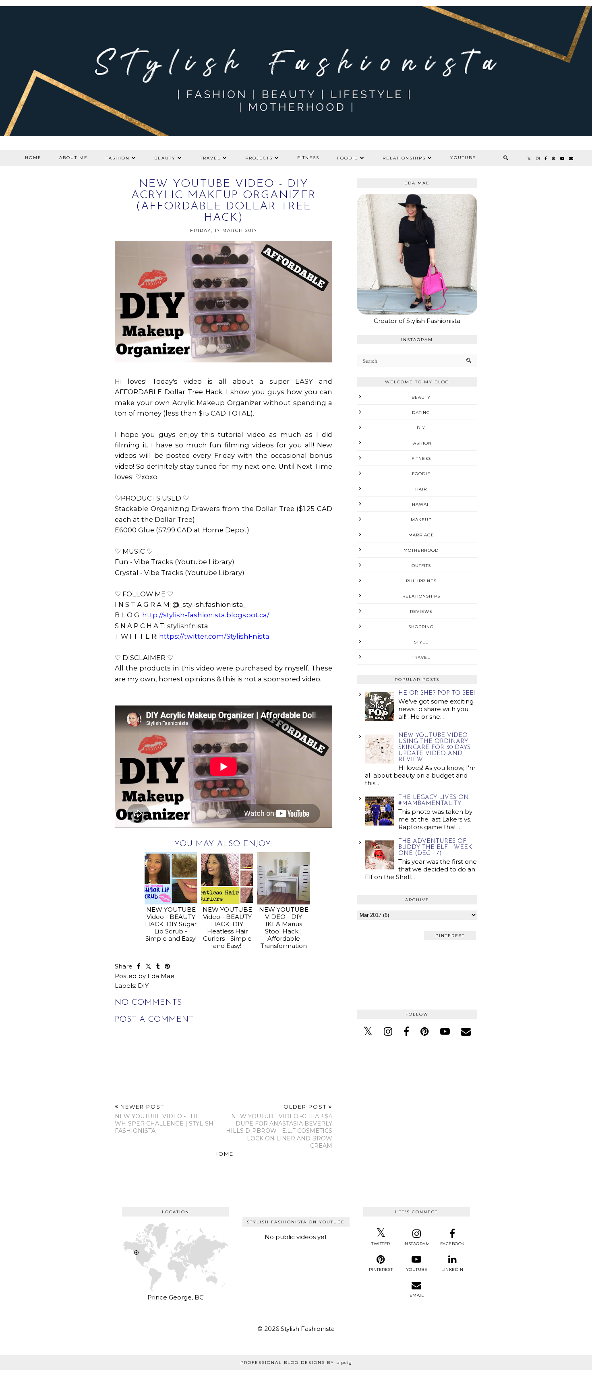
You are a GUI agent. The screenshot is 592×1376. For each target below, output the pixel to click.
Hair (421, 489)
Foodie (347, 158)
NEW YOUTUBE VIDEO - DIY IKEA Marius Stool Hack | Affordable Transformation (283, 928)
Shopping (421, 626)
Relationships (404, 158)
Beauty (165, 158)
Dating (421, 412)
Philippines (421, 581)
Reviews (421, 611)
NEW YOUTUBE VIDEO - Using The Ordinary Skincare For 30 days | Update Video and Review (436, 747)
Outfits (421, 565)
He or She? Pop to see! (436, 693)
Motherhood (421, 550)
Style (421, 642)
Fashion (118, 158)
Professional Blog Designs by (296, 1362)
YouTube (463, 157)
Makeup (421, 519)
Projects (259, 158)
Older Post (279, 1126)
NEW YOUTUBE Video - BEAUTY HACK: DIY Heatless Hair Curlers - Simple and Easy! (227, 928)
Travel (210, 158)
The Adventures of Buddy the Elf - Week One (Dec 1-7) (435, 847)
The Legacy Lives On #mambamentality (433, 801)
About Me (73, 157)
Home (33, 157)
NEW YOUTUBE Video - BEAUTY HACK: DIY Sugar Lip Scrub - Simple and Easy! (171, 924)
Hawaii (421, 504)
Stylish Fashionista (308, 1329)
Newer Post (164, 1118)
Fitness (308, 157)
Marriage (421, 535)
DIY (143, 985)
